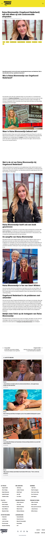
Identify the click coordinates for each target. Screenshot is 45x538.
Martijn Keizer (7, 18)
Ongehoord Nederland (14, 98)
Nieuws (4, 382)
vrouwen (21, 137)
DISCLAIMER (37, 532)
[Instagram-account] (24, 531)
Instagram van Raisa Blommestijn (24, 321)
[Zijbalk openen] (2, 3)
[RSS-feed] (27, 531)
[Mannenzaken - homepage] (7, 3)
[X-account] (18, 531)
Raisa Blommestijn (7, 71)
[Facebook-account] (21, 531)
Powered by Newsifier (22, 535)
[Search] (43, 3)
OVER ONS (43, 532)
